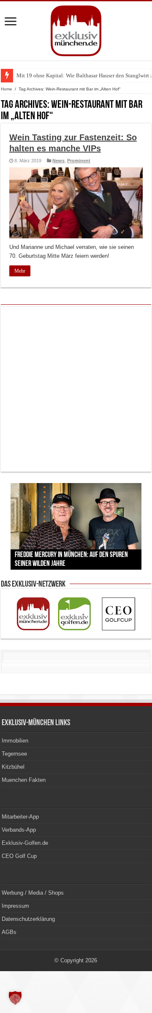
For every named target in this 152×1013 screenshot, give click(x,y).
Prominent (78, 160)
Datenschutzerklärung (28, 919)
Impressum (15, 906)
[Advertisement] (76, 389)
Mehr (19, 271)
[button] (15, 998)
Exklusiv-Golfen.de (25, 843)
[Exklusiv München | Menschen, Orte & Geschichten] (76, 29)
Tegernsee (14, 754)
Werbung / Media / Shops (33, 893)
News (58, 160)
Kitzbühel (13, 767)
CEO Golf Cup (19, 856)
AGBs (9, 932)
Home (6, 89)
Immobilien (15, 740)
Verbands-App (19, 830)
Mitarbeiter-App (20, 817)
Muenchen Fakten (24, 780)
